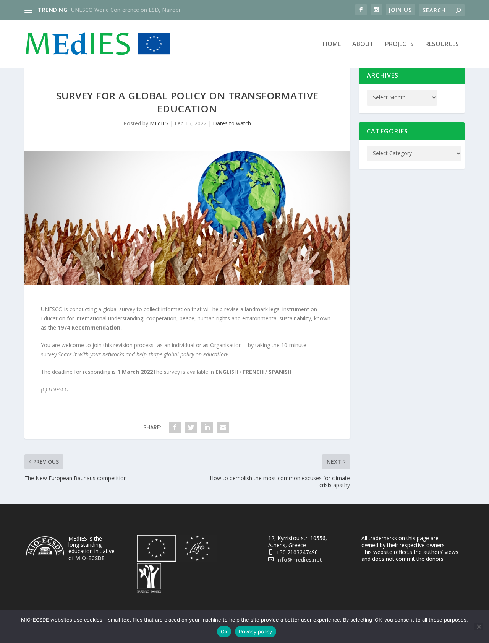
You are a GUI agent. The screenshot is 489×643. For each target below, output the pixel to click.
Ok (224, 631)
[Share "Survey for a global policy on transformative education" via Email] (223, 427)
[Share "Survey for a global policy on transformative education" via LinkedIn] (207, 427)
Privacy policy (255, 631)
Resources (442, 44)
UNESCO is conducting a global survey (88, 309)
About (363, 44)
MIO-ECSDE (90, 558)
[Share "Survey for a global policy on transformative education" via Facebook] (175, 427)
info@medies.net (299, 559)
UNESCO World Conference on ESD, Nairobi (125, 9)
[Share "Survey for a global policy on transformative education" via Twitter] (191, 427)
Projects (399, 44)
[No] (478, 626)
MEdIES (159, 123)
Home (332, 44)
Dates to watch (232, 123)
